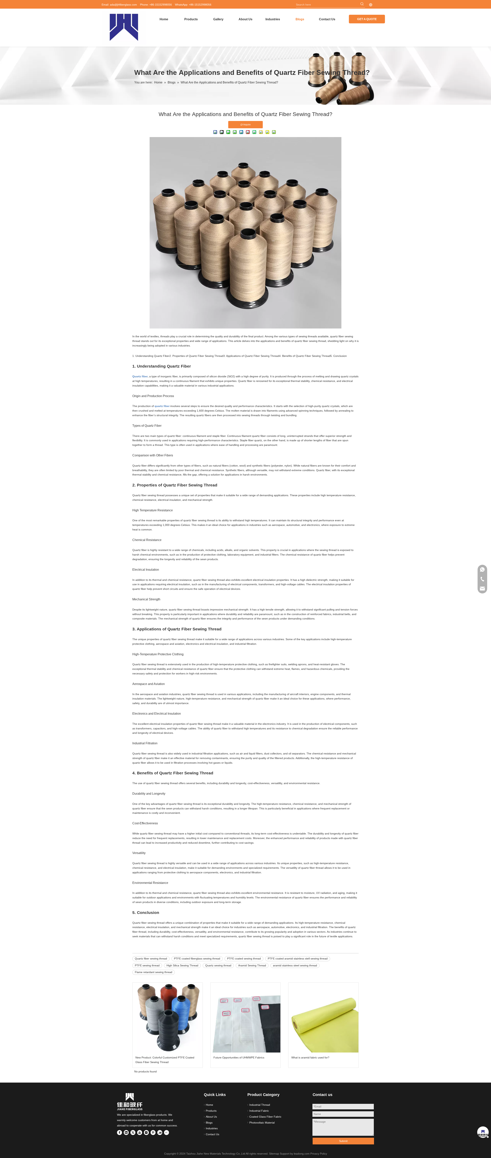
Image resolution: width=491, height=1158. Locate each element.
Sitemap (274, 1153)
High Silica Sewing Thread (182, 965)
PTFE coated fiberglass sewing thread (197, 958)
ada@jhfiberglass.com (123, 4)
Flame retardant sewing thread (153, 972)
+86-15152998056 (200, 4)
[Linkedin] (126, 1132)
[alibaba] (166, 1132)
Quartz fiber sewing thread (151, 958)
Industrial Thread (259, 1104)
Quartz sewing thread (218, 965)
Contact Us (212, 1134)
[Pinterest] (153, 1132)
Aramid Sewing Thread (252, 965)
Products (211, 1110)
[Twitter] (132, 1132)
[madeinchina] (159, 1132)
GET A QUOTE (367, 19)
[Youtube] (139, 1132)
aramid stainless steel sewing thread (295, 965)
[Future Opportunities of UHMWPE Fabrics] (246, 1018)
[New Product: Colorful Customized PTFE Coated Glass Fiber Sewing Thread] (168, 1018)
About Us (211, 1116)
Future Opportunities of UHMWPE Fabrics (238, 1057)
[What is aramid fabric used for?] (323, 1018)
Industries (212, 1128)
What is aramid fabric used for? (310, 1057)
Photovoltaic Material (262, 1122)
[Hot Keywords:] (362, 4)
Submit (343, 1140)
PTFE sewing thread (147, 965)
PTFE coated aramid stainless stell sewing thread (298, 958)
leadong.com (302, 1153)
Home (209, 1104)
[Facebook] (119, 1132)
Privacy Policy (318, 1153)
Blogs (209, 1122)
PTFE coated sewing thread (244, 958)
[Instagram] (146, 1132)
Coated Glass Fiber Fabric (265, 1116)
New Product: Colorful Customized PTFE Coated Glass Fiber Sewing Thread (164, 1060)
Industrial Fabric (259, 1110)
